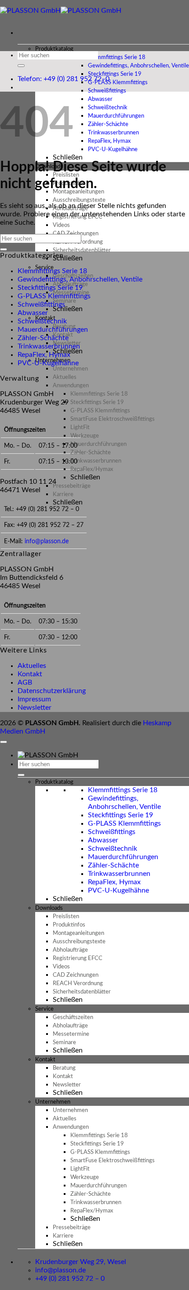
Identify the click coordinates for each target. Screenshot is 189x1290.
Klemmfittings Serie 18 (52, 270)
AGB (25, 682)
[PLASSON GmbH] (60, 10)
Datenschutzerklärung (52, 690)
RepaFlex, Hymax (44, 354)
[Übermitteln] (21, 65)
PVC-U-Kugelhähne (113, 149)
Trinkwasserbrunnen (49, 346)
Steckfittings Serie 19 (50, 287)
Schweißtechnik (42, 321)
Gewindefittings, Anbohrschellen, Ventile (80, 279)
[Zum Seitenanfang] (3, 742)
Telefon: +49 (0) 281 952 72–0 (63, 78)
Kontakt (30, 674)
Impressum (34, 699)
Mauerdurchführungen (53, 329)
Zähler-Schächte (43, 337)
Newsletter (34, 707)
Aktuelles (32, 665)
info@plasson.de (47, 541)
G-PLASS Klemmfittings (54, 296)
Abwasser (33, 312)
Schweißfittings (41, 304)
